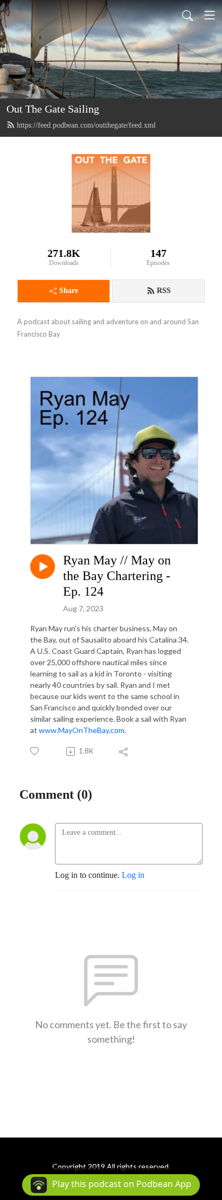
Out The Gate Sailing (52, 109)
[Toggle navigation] (209, 15)
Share (68, 291)
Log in (133, 875)
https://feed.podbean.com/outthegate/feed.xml (86, 125)
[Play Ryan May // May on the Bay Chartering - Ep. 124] (42, 566)
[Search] (187, 15)
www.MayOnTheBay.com (81, 730)
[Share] (124, 751)
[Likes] (35, 751)
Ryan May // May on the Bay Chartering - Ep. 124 (117, 575)
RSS (164, 291)
